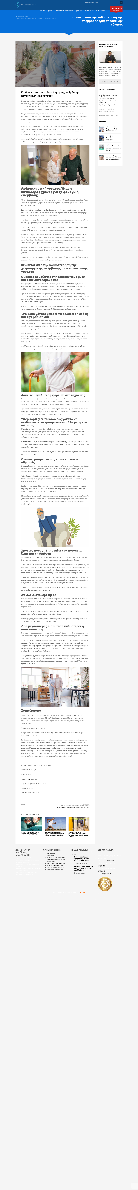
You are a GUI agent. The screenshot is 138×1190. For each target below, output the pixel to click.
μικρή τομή (75, 809)
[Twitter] (112, 2)
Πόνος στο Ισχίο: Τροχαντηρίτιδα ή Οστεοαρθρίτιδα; (111, 129)
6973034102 (102, 103)
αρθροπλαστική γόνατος (66, 807)
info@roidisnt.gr (93, 2)
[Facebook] (101, 2)
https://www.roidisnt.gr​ (29, 779)
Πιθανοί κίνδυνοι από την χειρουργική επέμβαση (30, 833)
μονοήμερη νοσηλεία (83, 809)
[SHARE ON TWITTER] (22, 807)
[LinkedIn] (116, 2)
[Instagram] (105, 2)
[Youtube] (108, 2)
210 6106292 (110, 99)
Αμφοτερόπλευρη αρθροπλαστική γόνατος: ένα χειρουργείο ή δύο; (113, 157)
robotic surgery (80, 805)
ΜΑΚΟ (88, 807)
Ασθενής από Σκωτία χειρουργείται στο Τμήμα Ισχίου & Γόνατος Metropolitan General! (79, 834)
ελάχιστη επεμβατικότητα (79, 807)
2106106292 (116, 9)
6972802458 (102, 107)
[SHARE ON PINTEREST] (32, 807)
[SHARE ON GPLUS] (29, 807)
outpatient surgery (71, 805)
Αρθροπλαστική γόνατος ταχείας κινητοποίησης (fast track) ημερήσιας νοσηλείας (54, 833)
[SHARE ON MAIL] (35, 807)
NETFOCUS (81, 892)
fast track (62, 805)
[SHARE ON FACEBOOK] (25, 807)
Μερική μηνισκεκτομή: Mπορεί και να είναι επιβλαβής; (113, 138)
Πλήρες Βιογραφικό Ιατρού (110, 81)
